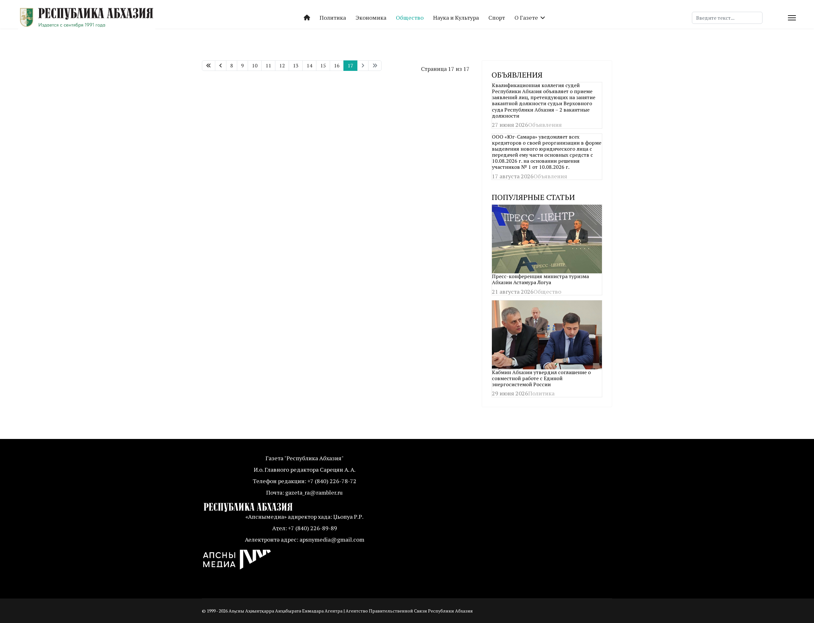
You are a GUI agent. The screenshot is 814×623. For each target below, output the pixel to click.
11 (268, 65)
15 (323, 65)
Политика (333, 17)
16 (337, 65)
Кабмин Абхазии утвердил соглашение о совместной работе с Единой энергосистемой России (541, 378)
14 (309, 65)
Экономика (370, 17)
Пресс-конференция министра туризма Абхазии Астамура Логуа (540, 279)
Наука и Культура (456, 17)
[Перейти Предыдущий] (220, 65)
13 (296, 65)
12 (282, 65)
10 (255, 65)
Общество (410, 17)
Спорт (496, 17)
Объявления (545, 124)
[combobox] (727, 18)
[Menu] (792, 17)
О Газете (526, 17)
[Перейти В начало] (208, 65)
